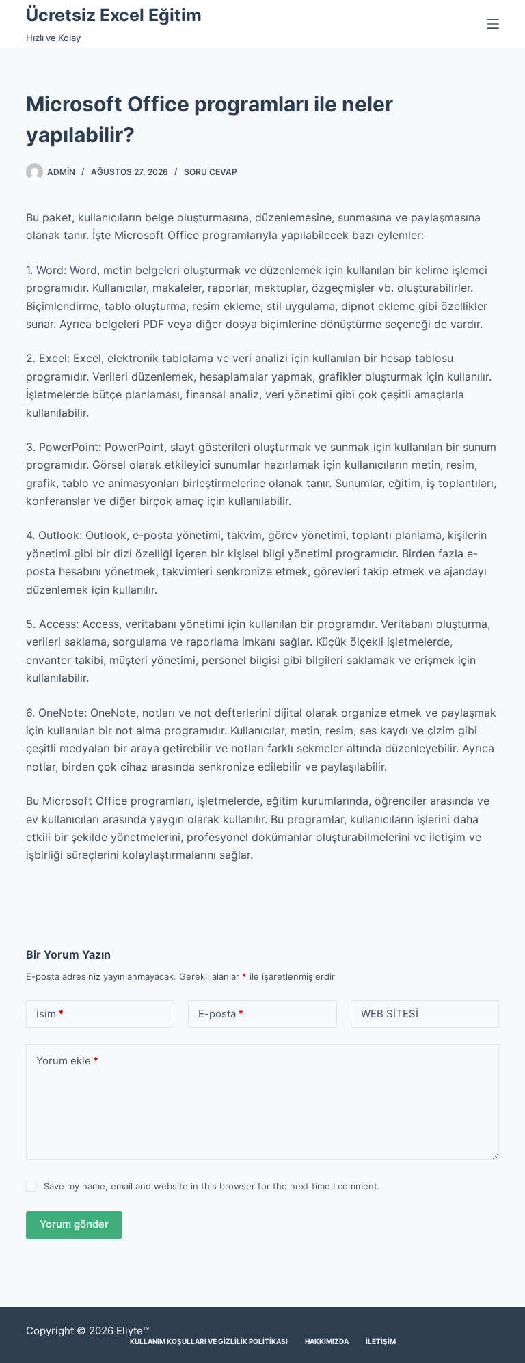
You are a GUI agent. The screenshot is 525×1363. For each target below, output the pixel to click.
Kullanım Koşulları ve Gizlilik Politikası (209, 1341)
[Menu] (493, 24)
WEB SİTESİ (389, 1013)
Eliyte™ (132, 1330)
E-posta (220, 1013)
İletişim (381, 1341)
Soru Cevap (210, 172)
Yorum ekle (67, 1060)
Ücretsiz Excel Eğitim (114, 15)
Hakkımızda (327, 1341)
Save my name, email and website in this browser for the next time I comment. (212, 1186)
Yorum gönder (74, 1223)
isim (50, 1013)
